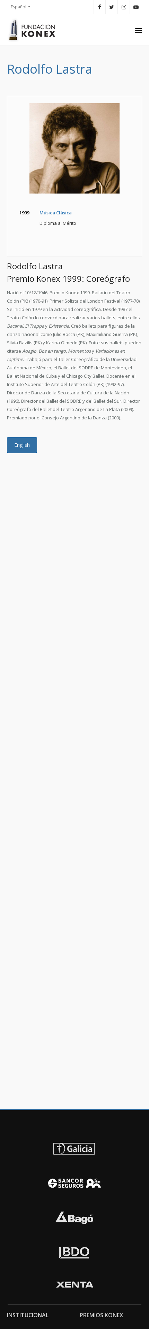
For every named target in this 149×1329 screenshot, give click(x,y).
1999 (24, 213)
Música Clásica (56, 213)
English (22, 445)
